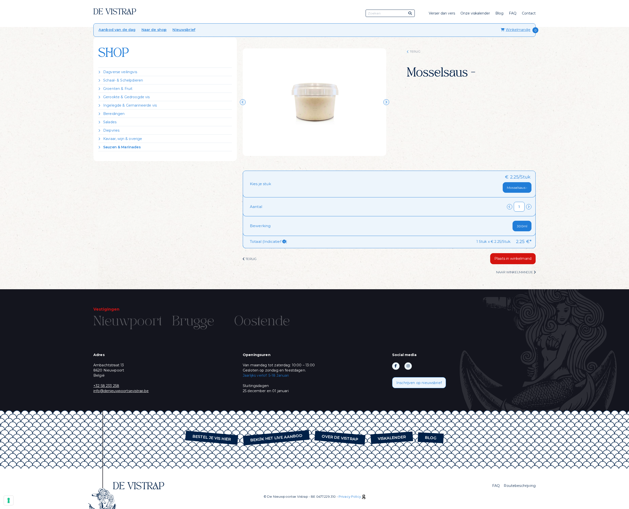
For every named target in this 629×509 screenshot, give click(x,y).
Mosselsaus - (517, 188)
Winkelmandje (518, 30)
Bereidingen (114, 113)
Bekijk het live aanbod (276, 437)
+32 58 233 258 (106, 386)
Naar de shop (154, 30)
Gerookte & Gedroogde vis (126, 97)
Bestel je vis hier (211, 438)
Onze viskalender (475, 13)
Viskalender (391, 437)
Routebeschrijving (520, 485)
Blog (499, 13)
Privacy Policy (350, 496)
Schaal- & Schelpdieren (123, 80)
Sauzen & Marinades (122, 147)
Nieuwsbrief (183, 30)
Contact (529, 13)
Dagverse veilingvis (120, 72)
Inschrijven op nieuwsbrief (419, 383)
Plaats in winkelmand (512, 258)
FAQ (512, 13)
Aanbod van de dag (117, 30)
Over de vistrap (340, 438)
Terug (415, 51)
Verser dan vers (442, 13)
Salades (109, 122)
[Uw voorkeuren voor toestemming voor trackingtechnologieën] (8, 500)
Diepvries (111, 130)
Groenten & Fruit (117, 88)
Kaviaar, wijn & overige (122, 139)
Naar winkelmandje (515, 272)
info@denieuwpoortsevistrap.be (121, 391)
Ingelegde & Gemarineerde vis (130, 105)
